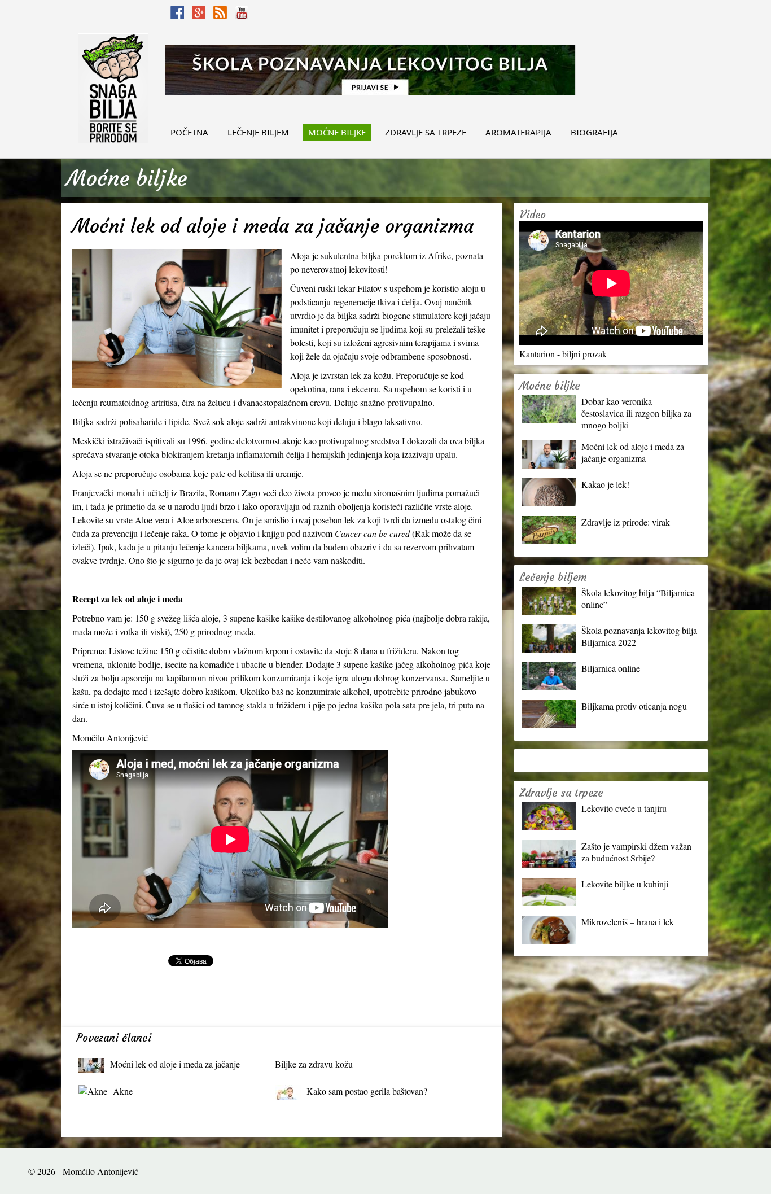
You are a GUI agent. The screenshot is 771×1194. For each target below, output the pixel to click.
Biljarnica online (610, 668)
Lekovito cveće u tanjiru (624, 808)
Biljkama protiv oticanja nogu (634, 706)
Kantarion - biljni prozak (563, 354)
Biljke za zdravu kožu (314, 1064)
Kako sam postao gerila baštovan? (366, 1091)
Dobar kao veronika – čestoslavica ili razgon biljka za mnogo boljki (636, 413)
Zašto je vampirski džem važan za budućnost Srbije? (636, 852)
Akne (123, 1091)
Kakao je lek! (605, 484)
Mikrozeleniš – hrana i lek (627, 922)
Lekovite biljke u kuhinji (624, 884)
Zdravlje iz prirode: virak (625, 522)
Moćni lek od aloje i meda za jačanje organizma (175, 1066)
